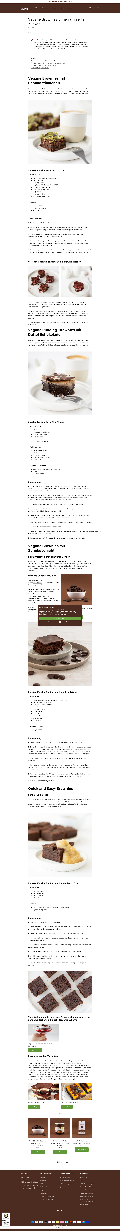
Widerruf (43, 1180)
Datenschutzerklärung (87, 1187)
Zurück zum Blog (61, 1162)
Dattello (60, 806)
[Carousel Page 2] (60, 1113)
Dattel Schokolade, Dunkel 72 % (47, 185)
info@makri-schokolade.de (29, 1188)
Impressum (83, 1177)
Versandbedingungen (86, 1193)
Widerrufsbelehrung (86, 1190)
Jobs (61, 1187)
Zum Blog (34, 1107)
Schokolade (47, 776)
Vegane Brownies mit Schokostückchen (45, 61)
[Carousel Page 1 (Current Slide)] (59, 1113)
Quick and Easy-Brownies (40, 68)
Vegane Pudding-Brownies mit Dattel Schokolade (48, 63)
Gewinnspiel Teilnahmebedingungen (87, 1200)
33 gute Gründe (45, 1190)
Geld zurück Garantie (86, 1196)
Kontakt (42, 1177)
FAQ (41, 1184)
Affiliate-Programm (66, 1184)
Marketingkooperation (67, 1180)
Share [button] (31, 33)
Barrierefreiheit (85, 1204)
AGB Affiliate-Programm (87, 1184)
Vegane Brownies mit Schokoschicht (43, 65)
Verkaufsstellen (45, 1187)
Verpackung (44, 1193)
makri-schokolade (62, 1225)
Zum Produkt (38, 1152)
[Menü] (9, 1214)
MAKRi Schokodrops (43, 730)
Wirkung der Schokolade (47, 1196)
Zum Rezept (35, 1050)
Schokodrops (37, 583)
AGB (81, 1180)
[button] (55, 8)
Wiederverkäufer (65, 1177)
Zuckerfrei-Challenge (46, 1199)
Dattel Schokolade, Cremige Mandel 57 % (47, 469)
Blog (74, 1072)
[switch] (6, 1224)
